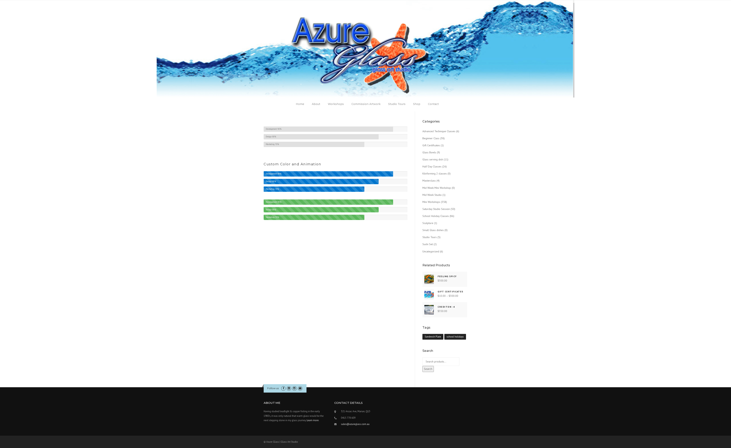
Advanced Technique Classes (438, 131)
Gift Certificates (431, 145)
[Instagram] (294, 388)
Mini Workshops (431, 202)
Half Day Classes (431, 166)
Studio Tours (396, 104)
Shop (416, 104)
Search (428, 369)
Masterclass (429, 180)
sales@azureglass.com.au (355, 424)
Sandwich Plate (433, 336)
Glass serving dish (432, 159)
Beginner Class (430, 138)
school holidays (455, 336)
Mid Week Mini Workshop (436, 188)
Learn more (313, 420)
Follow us (273, 388)
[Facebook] (283, 388)
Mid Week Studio (432, 195)
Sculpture (427, 223)
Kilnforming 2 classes (434, 173)
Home (300, 104)
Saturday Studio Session (436, 209)
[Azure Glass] (365, 48)
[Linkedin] (289, 388)
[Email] (300, 388)
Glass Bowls (429, 152)
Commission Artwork (366, 104)
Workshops (336, 104)
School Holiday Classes (435, 216)
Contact (433, 104)
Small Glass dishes (433, 230)
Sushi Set (427, 244)
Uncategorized (430, 251)
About (316, 104)
